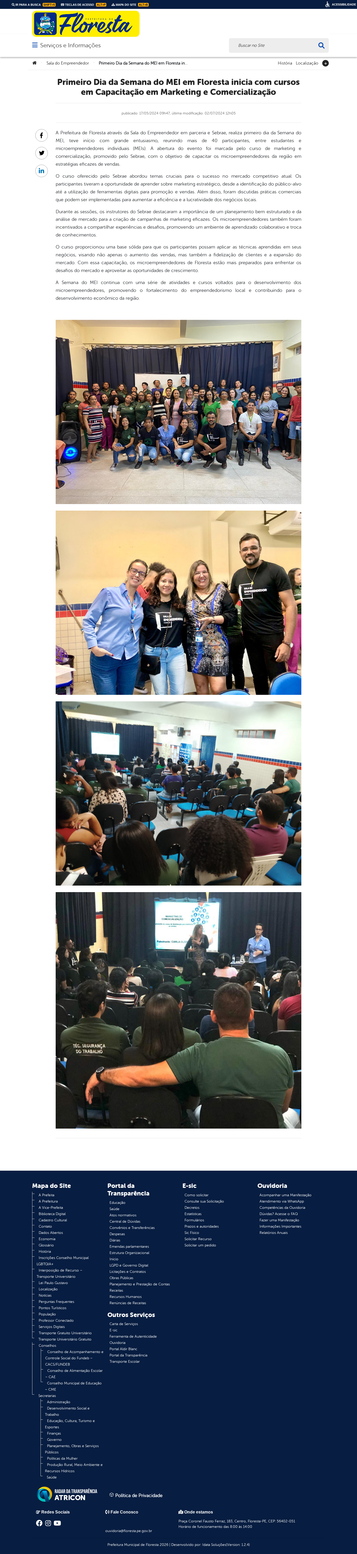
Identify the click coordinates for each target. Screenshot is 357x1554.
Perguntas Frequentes (56, 1302)
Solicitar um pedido (200, 1245)
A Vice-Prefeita (51, 1208)
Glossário (46, 1245)
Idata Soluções (214, 1545)
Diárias (115, 1240)
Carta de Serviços (124, 1324)
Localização (307, 63)
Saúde (52, 1477)
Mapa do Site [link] (131, 4)
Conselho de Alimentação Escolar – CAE (74, 1374)
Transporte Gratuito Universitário (65, 1333)
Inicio (114, 1259)
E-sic (113, 1330)
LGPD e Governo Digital (129, 1265)
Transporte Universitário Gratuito (64, 1339)
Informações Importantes (280, 1226)
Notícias (45, 1295)
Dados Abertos (51, 1233)
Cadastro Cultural (53, 1220)
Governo (54, 1440)
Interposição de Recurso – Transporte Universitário (59, 1273)
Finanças (54, 1433)
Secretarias (47, 1396)
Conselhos (47, 1346)
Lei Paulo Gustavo (53, 1283)
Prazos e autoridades (202, 1226)
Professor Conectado (56, 1320)
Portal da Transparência (128, 1355)
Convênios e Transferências (132, 1228)
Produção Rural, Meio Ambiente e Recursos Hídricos (74, 1468)
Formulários (194, 1220)
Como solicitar (197, 1195)
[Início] (34, 63)
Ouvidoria (117, 1343)
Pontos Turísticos (52, 1308)
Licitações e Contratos (128, 1272)
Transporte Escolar (125, 1362)
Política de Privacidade (138, 1495)
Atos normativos (123, 1215)
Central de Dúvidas (125, 1221)
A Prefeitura (48, 1201)
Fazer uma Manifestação (279, 1220)
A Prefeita (46, 1195)
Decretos (192, 1208)
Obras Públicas (121, 1278)
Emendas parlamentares (129, 1247)
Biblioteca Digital (52, 1214)
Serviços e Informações (70, 45)
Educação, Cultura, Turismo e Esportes (70, 1424)
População (47, 1314)
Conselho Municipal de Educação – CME (73, 1386)
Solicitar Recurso (198, 1239)
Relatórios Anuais (274, 1233)
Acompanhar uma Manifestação (286, 1195)
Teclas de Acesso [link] (85, 4)
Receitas (116, 1290)
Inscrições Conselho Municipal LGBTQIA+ (63, 1261)
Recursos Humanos (126, 1297)
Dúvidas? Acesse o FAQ (279, 1214)
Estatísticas (193, 1214)
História (285, 63)
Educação (117, 1203)
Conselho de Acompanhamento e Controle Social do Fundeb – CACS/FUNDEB (74, 1358)
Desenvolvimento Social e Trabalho (67, 1411)
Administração (58, 1402)
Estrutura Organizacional (129, 1253)
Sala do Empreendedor (68, 63)
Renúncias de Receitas (128, 1303)
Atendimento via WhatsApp (282, 1201)
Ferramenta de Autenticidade (133, 1336)
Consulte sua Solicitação (204, 1201)
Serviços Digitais (52, 1327)
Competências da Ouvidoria (282, 1208)
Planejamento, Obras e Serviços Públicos (72, 1449)
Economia (47, 1239)
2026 (163, 1545)
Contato (45, 1226)
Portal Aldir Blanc (123, 1349)
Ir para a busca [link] (35, 4)
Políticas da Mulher (62, 1458)
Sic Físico (192, 1233)
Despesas (117, 1234)
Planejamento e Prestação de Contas (140, 1284)
